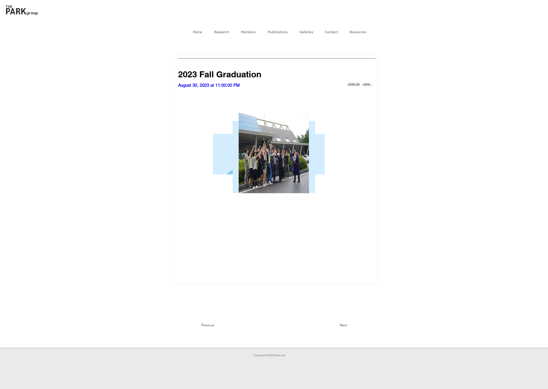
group (32, 12)
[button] (248, 32)
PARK (15, 10)
